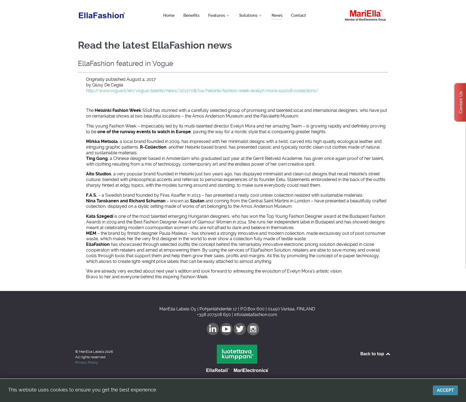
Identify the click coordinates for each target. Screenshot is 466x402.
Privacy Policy (86, 362)
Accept (445, 390)
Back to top (372, 353)
